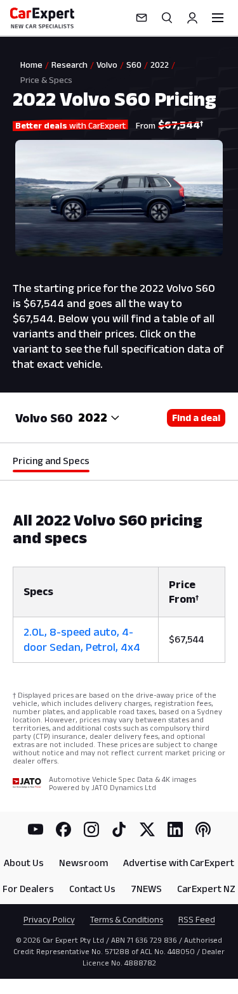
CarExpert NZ (206, 888)
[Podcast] (203, 829)
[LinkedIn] (175, 829)
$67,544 (186, 639)
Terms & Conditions (126, 919)
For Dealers (28, 888)
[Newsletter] (141, 17)
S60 (134, 65)
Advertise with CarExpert (178, 862)
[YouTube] (35, 829)
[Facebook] (63, 829)
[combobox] (99, 418)
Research (69, 65)
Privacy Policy (49, 919)
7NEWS (146, 888)
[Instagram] (91, 829)
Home (31, 65)
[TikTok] (119, 829)
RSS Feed (196, 919)
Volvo (106, 65)
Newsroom (83, 862)
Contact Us (92, 888)
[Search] (167, 17)
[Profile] (192, 17)
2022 (159, 65)
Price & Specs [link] (46, 80)
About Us (24, 862)
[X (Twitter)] (147, 829)
